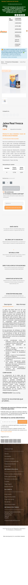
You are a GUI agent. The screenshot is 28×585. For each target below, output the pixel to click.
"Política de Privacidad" (6, 431)
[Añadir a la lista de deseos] (22, 188)
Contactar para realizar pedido (11, 138)
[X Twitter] (18, 15)
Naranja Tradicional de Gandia (9, 1)
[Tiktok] (24, 15)
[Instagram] (22, 15)
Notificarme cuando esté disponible (13, 207)
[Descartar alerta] (26, 49)
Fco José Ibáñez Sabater (19, 536)
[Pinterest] (14, 114)
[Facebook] (15, 15)
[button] (11, 188)
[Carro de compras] (26, 31)
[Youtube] (20, 15)
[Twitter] (7, 114)
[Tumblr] (17, 114)
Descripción (8, 304)
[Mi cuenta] (24, 32)
